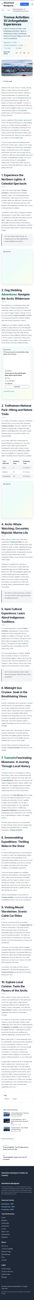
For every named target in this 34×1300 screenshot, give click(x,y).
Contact (4, 1260)
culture (7, 130)
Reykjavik (4, 1237)
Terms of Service (7, 1271)
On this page (8, 81)
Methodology (5, 1254)
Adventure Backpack (8, 4)
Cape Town (5, 1231)
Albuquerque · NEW (8, 1207)
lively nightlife (20, 155)
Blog (9, 10)
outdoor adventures (24, 120)
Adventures (8, 294)
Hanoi (3, 1217)
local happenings (17, 138)
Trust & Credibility (7, 1249)
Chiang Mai (5, 1223)
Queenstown (5, 1234)
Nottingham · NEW (7, 1204)
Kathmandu (5, 1226)
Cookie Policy (5, 1274)
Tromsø (24, 190)
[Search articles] (17, 4)
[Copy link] (28, 53)
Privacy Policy (6, 1269)
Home (3, 10)
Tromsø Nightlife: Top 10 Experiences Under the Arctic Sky (19, 1121)
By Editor (19, 48)
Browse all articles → (8, 1139)
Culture (9, 338)
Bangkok (4, 1220)
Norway (7, 1099)
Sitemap (4, 1277)
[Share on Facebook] (20, 52)
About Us (4, 1246)
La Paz (3, 1229)
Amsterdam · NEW (7, 1209)
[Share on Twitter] (16, 52)
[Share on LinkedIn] (24, 52)
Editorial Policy (6, 1251)
